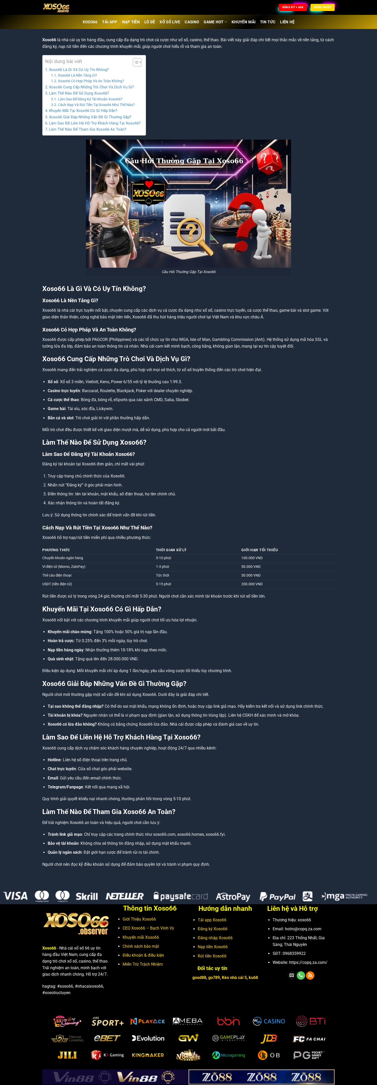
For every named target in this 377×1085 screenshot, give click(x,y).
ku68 (253, 977)
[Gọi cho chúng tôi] (301, 975)
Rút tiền (212, 956)
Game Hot (213, 22)
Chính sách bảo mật (141, 946)
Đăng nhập (215, 937)
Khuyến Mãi (243, 22)
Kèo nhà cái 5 (234, 977)
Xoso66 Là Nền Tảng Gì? (77, 75)
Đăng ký (212, 928)
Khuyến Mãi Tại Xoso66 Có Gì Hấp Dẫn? (83, 110)
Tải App (109, 22)
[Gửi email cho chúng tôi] (291, 975)
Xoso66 (90, 22)
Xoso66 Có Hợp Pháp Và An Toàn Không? (91, 81)
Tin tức (267, 22)
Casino (192, 22)
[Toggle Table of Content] (135, 62)
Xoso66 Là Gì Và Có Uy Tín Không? (79, 69)
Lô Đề (149, 22)
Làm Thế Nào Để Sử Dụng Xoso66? (79, 93)
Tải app (212, 919)
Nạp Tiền (131, 22)
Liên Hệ (287, 22)
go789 (214, 977)
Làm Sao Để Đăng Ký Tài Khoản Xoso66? (90, 99)
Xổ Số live (170, 22)
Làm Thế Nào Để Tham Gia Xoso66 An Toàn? (87, 129)
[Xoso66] (68, 7)
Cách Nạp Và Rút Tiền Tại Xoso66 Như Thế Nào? (96, 105)
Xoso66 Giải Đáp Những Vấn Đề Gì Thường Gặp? (90, 117)
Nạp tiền (213, 946)
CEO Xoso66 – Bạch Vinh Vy (148, 928)
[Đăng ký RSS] (310, 975)
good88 (199, 977)
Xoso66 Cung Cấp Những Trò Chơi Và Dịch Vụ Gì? (91, 87)
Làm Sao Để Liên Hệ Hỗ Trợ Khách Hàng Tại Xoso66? (95, 123)
